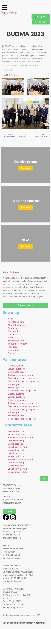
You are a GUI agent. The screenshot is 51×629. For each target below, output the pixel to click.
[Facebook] (6, 517)
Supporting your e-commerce (22, 378)
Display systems (16, 365)
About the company (17, 325)
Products (12, 328)
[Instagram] (13, 517)
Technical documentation (20, 375)
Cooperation (14, 331)
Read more (25, 168)
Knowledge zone (16, 322)
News (10, 318)
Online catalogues (17, 372)
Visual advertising (17, 368)
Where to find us (16, 434)
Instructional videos (17, 450)
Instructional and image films (22, 390)
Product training (16, 440)
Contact (12, 334)
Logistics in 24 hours (18, 447)
